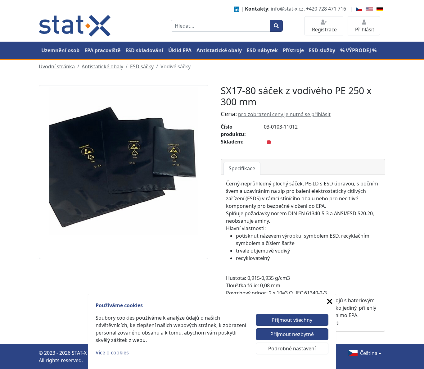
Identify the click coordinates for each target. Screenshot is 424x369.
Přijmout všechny (292, 320)
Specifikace (242, 168)
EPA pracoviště (102, 50)
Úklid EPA (180, 50)
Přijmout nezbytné (292, 334)
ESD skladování (144, 50)
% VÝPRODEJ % (358, 50)
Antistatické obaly (219, 50)
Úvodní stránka (57, 66)
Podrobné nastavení (292, 348)
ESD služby (322, 50)
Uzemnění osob (60, 50)
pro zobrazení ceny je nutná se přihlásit (284, 114)
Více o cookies (112, 352)
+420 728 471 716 (326, 8)
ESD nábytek (262, 50)
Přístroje (293, 50)
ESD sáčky (142, 66)
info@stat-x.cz (287, 8)
